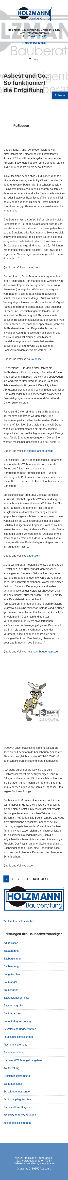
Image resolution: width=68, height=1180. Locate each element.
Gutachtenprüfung (13, 1052)
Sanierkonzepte (12, 1083)
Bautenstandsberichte (16, 997)
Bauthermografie (13, 1005)
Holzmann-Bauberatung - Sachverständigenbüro (34, 1159)
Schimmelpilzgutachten (17, 1099)
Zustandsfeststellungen (17, 1122)
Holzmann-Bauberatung (34, 14)
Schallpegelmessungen (17, 1091)
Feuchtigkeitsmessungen (18, 1036)
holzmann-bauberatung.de (42, 651)
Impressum (48, 1163)
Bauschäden (10, 989)
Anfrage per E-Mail (34, 42)
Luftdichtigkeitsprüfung (16, 1075)
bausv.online (34, 359)
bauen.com (33, 267)
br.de (30, 865)
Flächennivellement (15, 1044)
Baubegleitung (12, 958)
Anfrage (60, 95)
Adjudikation (10, 943)
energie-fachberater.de (40, 450)
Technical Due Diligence (17, 1107)
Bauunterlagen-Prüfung (17, 1021)
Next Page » (40, 879)
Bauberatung (11, 966)
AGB (47, 1160)
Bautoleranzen (12, 1013)
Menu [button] (36, 59)
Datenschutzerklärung (26, 1163)
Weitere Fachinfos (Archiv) (18, 921)
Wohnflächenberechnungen (19, 1115)
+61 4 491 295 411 (37, 36)
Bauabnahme (11, 950)
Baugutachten (11, 974)
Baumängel (10, 982)
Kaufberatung (11, 1068)
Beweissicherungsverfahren (19, 1029)
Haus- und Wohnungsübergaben (22, 1060)
